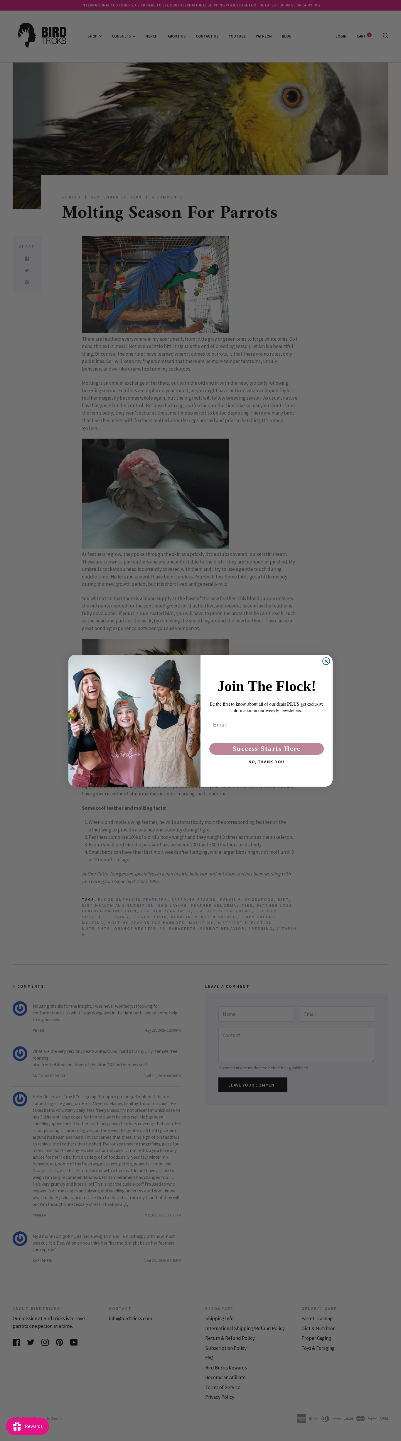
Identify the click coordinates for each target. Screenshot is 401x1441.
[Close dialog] (326, 661)
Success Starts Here (266, 748)
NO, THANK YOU (266, 762)
